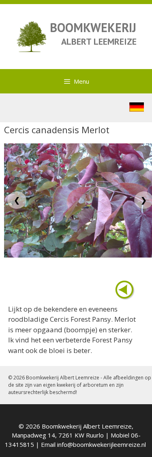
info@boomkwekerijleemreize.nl (101, 444)
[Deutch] (136, 109)
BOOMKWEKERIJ (93, 27)
